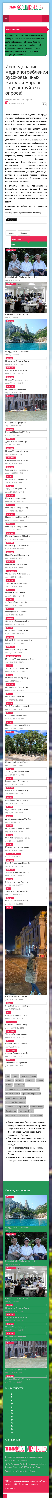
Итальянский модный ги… (17, 479)
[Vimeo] (12, 1429)
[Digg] (12, 1423)
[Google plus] (12, 1404)
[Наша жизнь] (26, 7)
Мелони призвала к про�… (18, 536)
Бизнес (9, 358)
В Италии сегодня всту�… (17, 1024)
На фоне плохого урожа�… (17, 677)
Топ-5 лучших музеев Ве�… (18, 771)
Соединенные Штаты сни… (17, 460)
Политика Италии (28, 1076)
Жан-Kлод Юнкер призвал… (17, 872)
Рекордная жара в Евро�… (17, 351)
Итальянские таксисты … (16, 696)
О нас (7, 1488)
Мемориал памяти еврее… (17, 762)
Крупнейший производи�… (17, 809)
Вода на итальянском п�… (17, 1005)
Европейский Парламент (17, 1107)
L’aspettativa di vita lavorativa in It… (21, 277)
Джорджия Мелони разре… (17, 441)
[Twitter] (12, 1400)
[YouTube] (12, 1407)
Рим (8, 888)
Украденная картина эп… (16, 488)
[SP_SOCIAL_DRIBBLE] (12, 1420)
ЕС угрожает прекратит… (16, 422)
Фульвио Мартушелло (15, 1102)
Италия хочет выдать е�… (17, 687)
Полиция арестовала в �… (17, 725)
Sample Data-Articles (13, 656)
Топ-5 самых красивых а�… (18, 706)
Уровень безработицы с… (16, 1034)
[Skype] (12, 1426)
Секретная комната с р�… (17, 900)
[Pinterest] (12, 1413)
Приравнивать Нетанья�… (17, 517)
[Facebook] (11, 1397)
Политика (10, 367)
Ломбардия (11, 1111)
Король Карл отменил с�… (17, 545)
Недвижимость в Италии (17, 1115)
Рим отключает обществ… (17, 1015)
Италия (9, 703)
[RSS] (11, 1394)
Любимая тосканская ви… (17, 602)
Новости (10, 321)
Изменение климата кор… (17, 360)
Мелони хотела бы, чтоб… (17, 370)
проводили (35, 172)
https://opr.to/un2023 (21, 195)
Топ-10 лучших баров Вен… (17, 668)
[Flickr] (12, 1416)
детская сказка (13, 1093)
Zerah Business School (16, 1098)
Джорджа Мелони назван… (17, 583)
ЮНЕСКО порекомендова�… (18, 640)
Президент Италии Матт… (16, 611)
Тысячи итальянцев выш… (17, 1062)
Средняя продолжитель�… (17, 314)
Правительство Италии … (16, 592)
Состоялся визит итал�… (17, 996)
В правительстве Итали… (16, 881)
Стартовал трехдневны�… (17, 621)
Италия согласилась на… (16, 379)
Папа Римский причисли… (17, 554)
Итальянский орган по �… (17, 630)
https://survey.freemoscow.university (25, 213)
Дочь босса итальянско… (16, 800)
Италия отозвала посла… (16, 450)
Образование (11, 571)
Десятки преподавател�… (17, 1053)
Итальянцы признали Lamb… (18, 828)
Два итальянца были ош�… (18, 818)
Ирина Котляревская (31, 1093)
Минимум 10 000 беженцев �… (19, 658)
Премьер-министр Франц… (17, 507)
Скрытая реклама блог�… (17, 715)
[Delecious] (12, 1432)
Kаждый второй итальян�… (18, 847)
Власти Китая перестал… (16, 781)
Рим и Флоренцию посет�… (18, 862)
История (10, 486)
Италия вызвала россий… (16, 389)
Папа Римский (36, 1107)
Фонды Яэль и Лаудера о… (17, 573)
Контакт (12, 1488)
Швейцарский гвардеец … (16, 469)
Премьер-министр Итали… (17, 526)
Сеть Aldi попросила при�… (18, 837)
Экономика (11, 250)
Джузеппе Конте (26, 1111)
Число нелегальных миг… (17, 1043)
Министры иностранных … (17, 498)
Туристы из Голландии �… (17, 891)
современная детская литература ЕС (22, 1089)
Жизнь (9, 665)
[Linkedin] (12, 1410)
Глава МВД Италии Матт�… (17, 790)
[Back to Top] (5, 1496)
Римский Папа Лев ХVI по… (17, 432)
